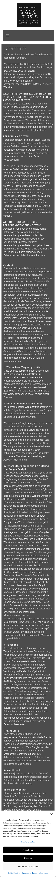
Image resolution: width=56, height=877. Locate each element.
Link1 (16, 621)
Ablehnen (28, 858)
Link (22, 608)
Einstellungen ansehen (28, 866)
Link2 (33, 621)
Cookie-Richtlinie (14, 873)
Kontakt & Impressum (40, 873)
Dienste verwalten (28, 842)
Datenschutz (26, 873)
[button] (51, 814)
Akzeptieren (28, 850)
